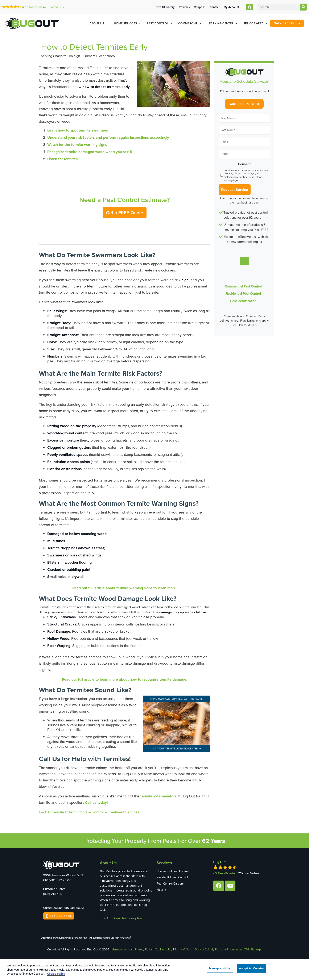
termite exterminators (158, 796)
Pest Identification (243, 300)
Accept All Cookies (251, 968)
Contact (214, 7)
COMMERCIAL (188, 23)
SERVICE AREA (253, 23)
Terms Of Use (184, 949)
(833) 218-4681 (53, 894)
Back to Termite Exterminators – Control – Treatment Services (89, 812)
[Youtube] (230, 886)
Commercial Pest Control (243, 286)
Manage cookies (122, 949)
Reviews (53, 7)
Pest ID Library (165, 7)
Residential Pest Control (243, 293)
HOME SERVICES (125, 23)
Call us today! (96, 802)
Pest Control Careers (170, 883)
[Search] (303, 7)
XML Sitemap (252, 949)
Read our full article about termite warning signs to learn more (124, 588)
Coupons (199, 7)
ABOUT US (97, 23)
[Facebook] (249, 7)
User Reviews (248, 873)
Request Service (234, 189)
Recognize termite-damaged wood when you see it (89, 151)
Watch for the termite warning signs (77, 144)
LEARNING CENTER (220, 23)
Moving (161, 890)
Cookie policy (163, 949)
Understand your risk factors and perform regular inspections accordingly (108, 137)
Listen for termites (62, 158)
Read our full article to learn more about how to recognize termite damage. (124, 679)
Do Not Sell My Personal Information (218, 949)
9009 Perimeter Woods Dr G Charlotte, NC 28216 (63, 877)
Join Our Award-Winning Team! (122, 918)
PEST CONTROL (157, 23)
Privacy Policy (144, 949)
